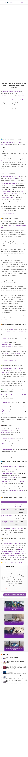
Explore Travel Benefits (9, 213)
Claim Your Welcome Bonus (10, 360)
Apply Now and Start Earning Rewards (12, 562)
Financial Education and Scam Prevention (14, 594)
